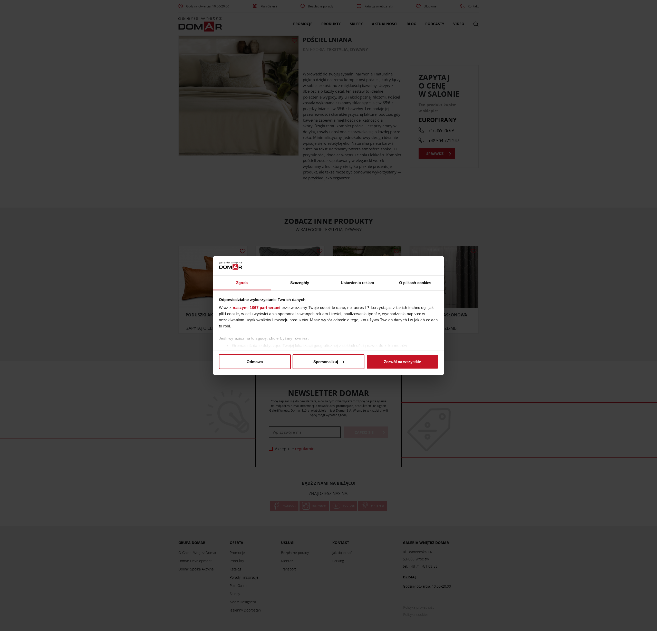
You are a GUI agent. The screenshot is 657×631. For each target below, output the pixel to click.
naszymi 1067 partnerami (257, 307)
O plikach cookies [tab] (415, 282)
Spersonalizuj (325, 361)
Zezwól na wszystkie (402, 361)
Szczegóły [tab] (299, 282)
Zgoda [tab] (242, 282)
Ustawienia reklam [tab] (357, 282)
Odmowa (255, 361)
